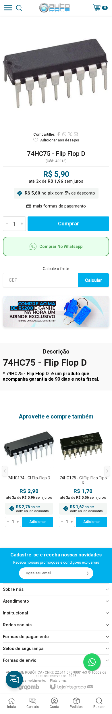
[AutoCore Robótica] (54, 7)
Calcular (93, 280)
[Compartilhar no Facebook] (59, 134)
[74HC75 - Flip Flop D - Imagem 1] (56, 72)
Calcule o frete (56, 269)
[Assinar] (87, 573)
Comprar (68, 223)
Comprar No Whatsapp (60, 246)
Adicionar (37, 521)
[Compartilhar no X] (70, 134)
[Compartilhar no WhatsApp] (64, 134)
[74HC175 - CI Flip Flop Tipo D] (83, 476)
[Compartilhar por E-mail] (76, 134)
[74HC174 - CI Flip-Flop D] (29, 476)
